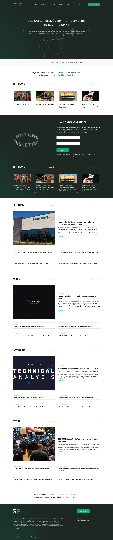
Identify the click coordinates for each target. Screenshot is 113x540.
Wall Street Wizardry (66, 75)
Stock (68, 4)
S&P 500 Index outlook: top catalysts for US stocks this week (78, 440)
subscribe (94, 4)
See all (52, 84)
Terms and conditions (83, 520)
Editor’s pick (52, 4)
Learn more (60, 236)
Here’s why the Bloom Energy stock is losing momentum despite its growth (76, 223)
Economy (43, 4)
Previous (24, 31)
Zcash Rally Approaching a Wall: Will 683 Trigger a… (78, 368)
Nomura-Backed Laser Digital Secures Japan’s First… (77, 297)
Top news (35, 4)
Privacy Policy (81, 519)
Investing (61, 4)
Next (89, 31)
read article (56, 40)
